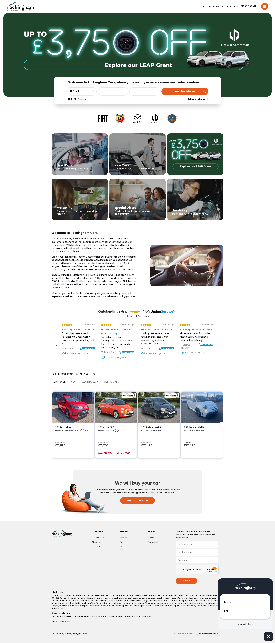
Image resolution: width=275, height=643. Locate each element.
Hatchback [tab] (59, 381)
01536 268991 (248, 6)
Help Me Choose (77, 99)
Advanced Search (198, 99)
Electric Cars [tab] (90, 381)
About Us (97, 541)
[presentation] (52, 425)
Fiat (122, 541)
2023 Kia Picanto (65, 427)
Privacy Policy (71, 633)
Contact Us (98, 537)
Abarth (123, 546)
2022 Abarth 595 (194, 427)
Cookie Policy (58, 633)
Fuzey (251, 624)
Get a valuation (137, 500)
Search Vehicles (184, 91)
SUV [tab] (73, 381)
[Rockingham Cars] (20, 6)
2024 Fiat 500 (106, 427)
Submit (186, 580)
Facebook (153, 541)
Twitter (151, 537)
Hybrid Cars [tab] (111, 381)
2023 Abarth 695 (151, 427)
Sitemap (83, 633)
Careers (96, 546)
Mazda (123, 537)
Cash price (60, 442)
